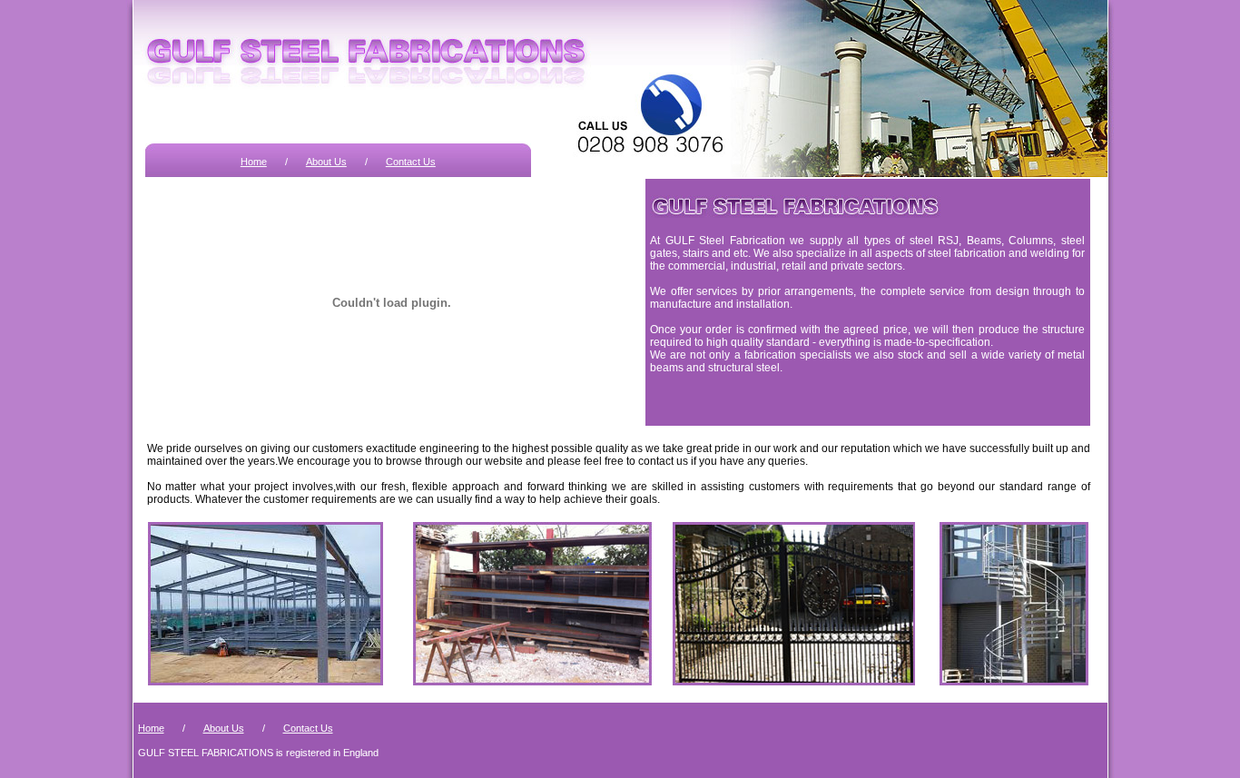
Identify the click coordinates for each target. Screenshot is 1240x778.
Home (254, 161)
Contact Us (411, 161)
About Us (326, 161)
